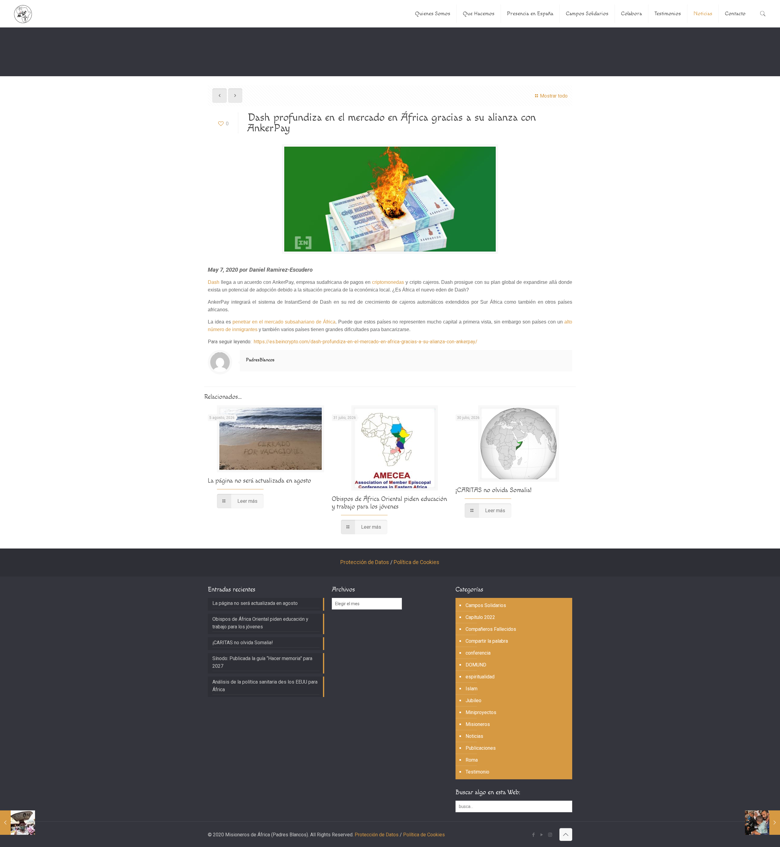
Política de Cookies (416, 562)
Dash (213, 282)
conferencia (478, 653)
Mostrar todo (553, 96)
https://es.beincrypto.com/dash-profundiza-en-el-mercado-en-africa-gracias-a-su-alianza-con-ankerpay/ (365, 342)
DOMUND (476, 665)
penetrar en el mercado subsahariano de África (283, 321)
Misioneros (478, 724)
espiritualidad (480, 677)
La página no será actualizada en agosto (259, 480)
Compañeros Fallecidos (491, 629)
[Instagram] (550, 835)
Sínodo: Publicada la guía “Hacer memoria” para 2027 (262, 662)
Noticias (474, 736)
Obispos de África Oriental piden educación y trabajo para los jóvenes (389, 502)
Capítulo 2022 (480, 617)
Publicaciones (481, 748)
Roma (472, 760)
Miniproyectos (481, 712)
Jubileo (473, 700)
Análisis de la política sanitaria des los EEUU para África (264, 685)
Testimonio (477, 772)
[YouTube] (542, 835)
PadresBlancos (260, 360)
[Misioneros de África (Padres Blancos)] (23, 13)
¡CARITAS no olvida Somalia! (493, 490)
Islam (471, 689)
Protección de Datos (364, 562)
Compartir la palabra (487, 641)
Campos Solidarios (486, 605)
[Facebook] (533, 835)
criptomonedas (388, 282)
